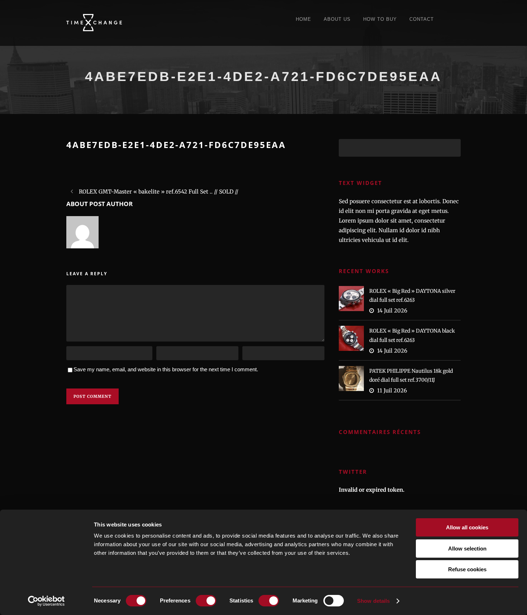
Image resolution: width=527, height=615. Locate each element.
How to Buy (380, 19)
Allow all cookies (467, 527)
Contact (421, 19)
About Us (337, 19)
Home (303, 19)
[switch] (206, 600)
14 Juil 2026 (392, 310)
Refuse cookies (467, 569)
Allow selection (467, 548)
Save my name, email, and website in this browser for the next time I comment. (165, 369)
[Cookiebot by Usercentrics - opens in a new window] (46, 601)
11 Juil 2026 (392, 390)
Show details (373, 601)
